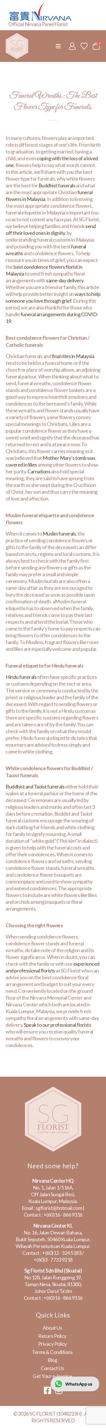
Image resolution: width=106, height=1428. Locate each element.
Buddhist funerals (56, 185)
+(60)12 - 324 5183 (61, 1253)
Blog (52, 1360)
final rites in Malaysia (73, 356)
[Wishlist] (84, 46)
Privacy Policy (52, 1344)
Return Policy (52, 1336)
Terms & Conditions (52, 1352)
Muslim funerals (59, 533)
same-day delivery (64, 280)
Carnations (38, 471)
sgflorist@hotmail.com (59, 1208)
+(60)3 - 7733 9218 (53, 1259)
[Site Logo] (17, 46)
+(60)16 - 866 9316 (63, 1215)
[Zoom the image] (53, 1090)
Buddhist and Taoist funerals (35, 786)
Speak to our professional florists (57, 1025)
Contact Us (52, 1368)
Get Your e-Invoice (52, 1376)
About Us (52, 1328)
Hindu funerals (21, 677)
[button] (58, 46)
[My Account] (72, 46)
